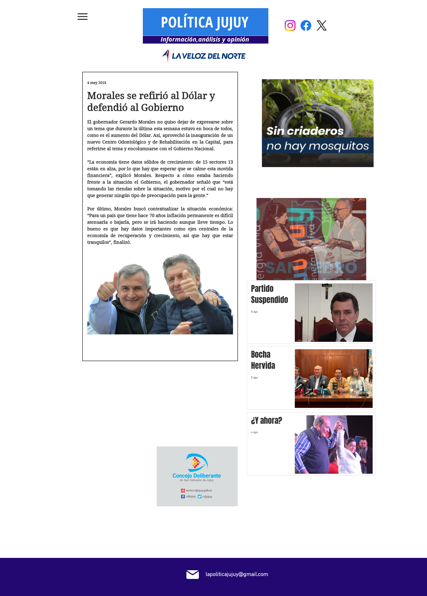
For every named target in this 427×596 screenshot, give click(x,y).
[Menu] (82, 16)
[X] (322, 25)
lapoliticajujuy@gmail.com (236, 574)
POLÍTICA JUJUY (204, 22)
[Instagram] (290, 25)
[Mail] (192, 574)
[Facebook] (306, 25)
